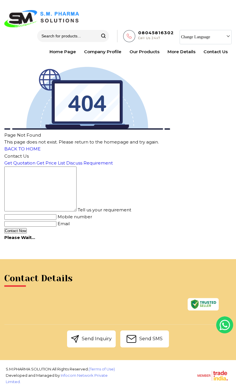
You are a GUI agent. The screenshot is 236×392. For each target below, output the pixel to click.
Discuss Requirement (89, 163)
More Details (181, 51)
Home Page (63, 51)
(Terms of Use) (102, 369)
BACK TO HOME (22, 149)
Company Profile (102, 51)
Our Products (144, 51)
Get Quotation (19, 163)
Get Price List (51, 163)
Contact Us (215, 51)
